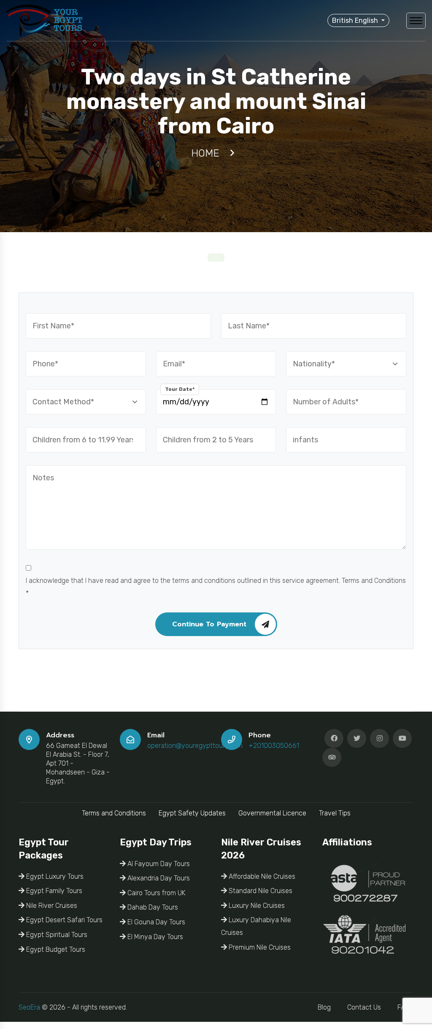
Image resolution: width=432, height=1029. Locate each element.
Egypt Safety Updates (192, 813)
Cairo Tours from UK (156, 893)
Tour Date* (179, 389)
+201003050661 (273, 746)
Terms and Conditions (114, 813)
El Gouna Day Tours (155, 922)
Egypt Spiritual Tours (55, 935)
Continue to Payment (209, 624)
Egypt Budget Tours (54, 949)
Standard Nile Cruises (259, 891)
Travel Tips (335, 813)
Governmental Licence (272, 813)
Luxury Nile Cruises (256, 906)
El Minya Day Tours (154, 937)
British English (356, 20)
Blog (324, 1007)
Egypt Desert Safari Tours (63, 920)
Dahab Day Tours (152, 907)
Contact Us (364, 1007)
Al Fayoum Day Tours (158, 864)
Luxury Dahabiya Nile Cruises (256, 926)
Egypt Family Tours (53, 891)
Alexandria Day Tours (158, 878)
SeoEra (29, 1007)
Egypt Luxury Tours (54, 876)
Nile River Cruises (50, 906)
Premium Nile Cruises (259, 947)
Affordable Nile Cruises (261, 876)
